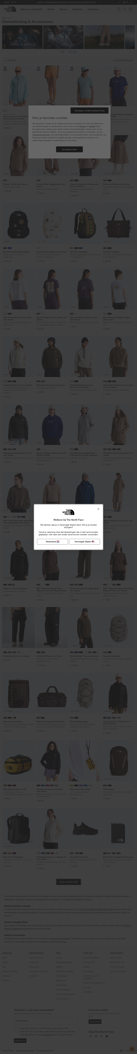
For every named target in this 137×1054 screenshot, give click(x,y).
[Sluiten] (98, 509)
